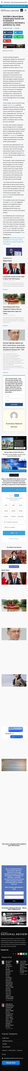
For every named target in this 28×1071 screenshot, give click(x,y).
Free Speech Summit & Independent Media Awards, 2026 (14, 6)
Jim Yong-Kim (12, 135)
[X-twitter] (13, 954)
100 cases (8, 228)
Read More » (5, 289)
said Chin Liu (11, 105)
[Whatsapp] (26, 954)
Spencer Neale (9, 50)
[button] (21, 10)
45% (21, 232)
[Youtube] (18, 954)
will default (11, 202)
